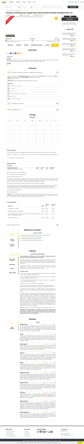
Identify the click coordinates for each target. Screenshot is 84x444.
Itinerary (18, 45)
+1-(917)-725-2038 (66, 433)
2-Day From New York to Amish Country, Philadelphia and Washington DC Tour (69, 49)
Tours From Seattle (10, 432)
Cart (80, 1)
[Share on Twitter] (13, 53)
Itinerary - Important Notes (13, 109)
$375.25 (73, 51)
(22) (12, 35)
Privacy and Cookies (34, 440)
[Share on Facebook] (11, 53)
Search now (73, 7)
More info (59, 442)
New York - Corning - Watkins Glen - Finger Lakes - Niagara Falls (25, 72)
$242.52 (73, 56)
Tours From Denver (10, 434)
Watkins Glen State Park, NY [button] (15, 98)
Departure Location (36, 45)
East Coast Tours (11, 10)
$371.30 (73, 35)
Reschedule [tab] (12, 264)
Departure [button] (18, 2)
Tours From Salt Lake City (11, 435)
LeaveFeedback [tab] (12, 328)
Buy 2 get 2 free (66, 16)
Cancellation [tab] (12, 255)
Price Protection (55, 440)
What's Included (11, 150)
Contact (29, 2)
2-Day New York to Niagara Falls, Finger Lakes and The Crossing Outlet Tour (69, 34)
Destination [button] (11, 2)
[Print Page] (18, 53)
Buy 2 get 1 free (73, 16)
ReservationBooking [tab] (12, 260)
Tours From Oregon (10, 431)
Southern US (27, 432)
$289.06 (73, 40)
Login (83, 1)
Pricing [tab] (12, 268)
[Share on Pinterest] (16, 53)
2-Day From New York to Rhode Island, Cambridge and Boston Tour (68, 54)
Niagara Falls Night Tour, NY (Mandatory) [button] (18, 93)
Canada (26, 431)
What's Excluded (11, 163)
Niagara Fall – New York (16, 103)
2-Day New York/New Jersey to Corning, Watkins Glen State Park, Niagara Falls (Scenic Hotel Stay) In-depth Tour (69, 44)
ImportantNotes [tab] (12, 245)
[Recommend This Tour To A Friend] (20, 53)
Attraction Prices (11, 202)
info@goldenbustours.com (68, 434)
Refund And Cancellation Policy (45, 440)
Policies (47, 45)
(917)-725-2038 (71, 1)
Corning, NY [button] (11, 88)
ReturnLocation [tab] (12, 240)
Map (32, 41)
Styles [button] (24, 2)
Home (7, 10)
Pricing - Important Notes (13, 225)
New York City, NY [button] (13, 91)
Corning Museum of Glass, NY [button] (15, 85)
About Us (24, 440)
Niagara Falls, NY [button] (12, 96)
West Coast (27, 434)
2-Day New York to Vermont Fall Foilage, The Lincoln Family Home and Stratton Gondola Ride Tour (69, 39)
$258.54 (73, 45)
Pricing (26, 45)
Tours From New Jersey (17, 10)
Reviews (55, 45)
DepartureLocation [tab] (12, 234)
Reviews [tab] (12, 323)
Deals (34, 2)
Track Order (76, 1)
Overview (10, 45)
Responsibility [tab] (12, 272)
